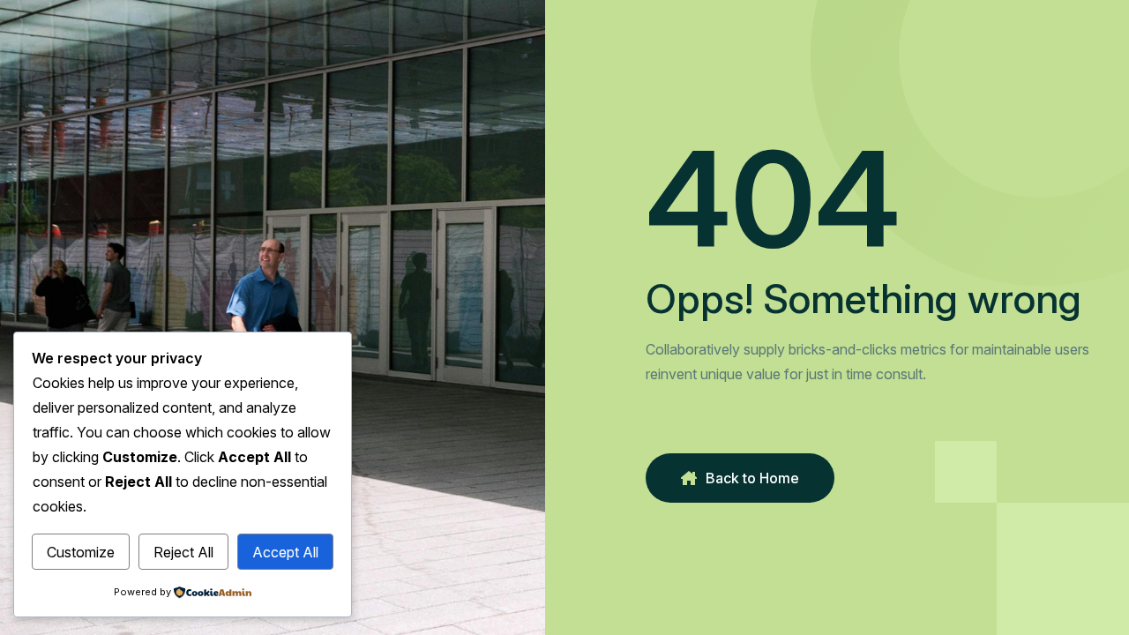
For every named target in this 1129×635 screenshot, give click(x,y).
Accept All (285, 552)
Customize (81, 552)
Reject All (183, 552)
